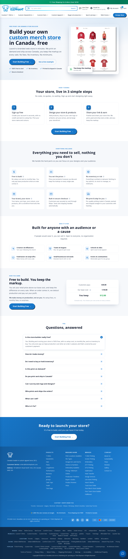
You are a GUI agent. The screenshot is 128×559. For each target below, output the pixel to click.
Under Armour (78, 530)
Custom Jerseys (53, 534)
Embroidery (88, 462)
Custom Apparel (57, 15)
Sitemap (77, 552)
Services (88, 452)
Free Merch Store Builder (93, 488)
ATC (85, 530)
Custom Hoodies (32, 534)
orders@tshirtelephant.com (29, 464)
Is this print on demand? (63, 369)
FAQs (67, 485)
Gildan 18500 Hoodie (63, 542)
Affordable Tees (105, 534)
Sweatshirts (50, 459)
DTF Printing (89, 465)
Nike (64, 530)
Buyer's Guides (70, 479)
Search (73, 8)
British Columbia (80, 506)
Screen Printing (90, 459)
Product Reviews (71, 482)
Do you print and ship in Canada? (63, 376)
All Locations (104, 539)
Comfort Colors (47, 530)
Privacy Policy (39, 552)
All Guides (67, 543)
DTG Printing (89, 468)
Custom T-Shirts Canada (42, 546)
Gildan (20, 530)
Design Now (119, 15)
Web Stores (105, 15)
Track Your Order (90, 485)
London (90, 539)
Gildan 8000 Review (94, 542)
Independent (93, 530)
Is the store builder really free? (64, 337)
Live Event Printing (91, 479)
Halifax (97, 539)
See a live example (46, 62)
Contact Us (108, 471)
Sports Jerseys (91, 15)
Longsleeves (50, 468)
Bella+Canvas (28, 530)
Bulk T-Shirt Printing (56, 548)
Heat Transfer (89, 474)
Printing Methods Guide (78, 542)
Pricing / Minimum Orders (71, 472)
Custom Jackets (43, 548)
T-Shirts (48, 456)
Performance (50, 471)
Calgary (46, 506)
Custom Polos (65, 534)
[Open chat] (123, 554)
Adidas (70, 530)
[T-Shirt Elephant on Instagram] (82, 520)
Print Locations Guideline (74, 456)
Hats (47, 462)
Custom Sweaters (88, 546)
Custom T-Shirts (7, 15)
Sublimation (89, 471)
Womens (49, 474)
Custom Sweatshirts (25, 15)
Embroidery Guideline (72, 468)
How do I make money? (63, 354)
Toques (88, 534)
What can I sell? (63, 398)
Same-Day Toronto (91, 506)
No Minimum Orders (113, 546)
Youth (48, 485)
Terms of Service (26, 552)
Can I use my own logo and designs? (63, 383)
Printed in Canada (91, 513)
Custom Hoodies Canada (59, 546)
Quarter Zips (116, 534)
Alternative (102, 530)
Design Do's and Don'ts (73, 462)
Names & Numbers (72, 465)
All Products (73, 535)
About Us (107, 456)
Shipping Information (65, 552)
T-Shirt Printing (90, 456)
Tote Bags (49, 488)
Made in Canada (63, 535)
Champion (57, 530)
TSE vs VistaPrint (69, 548)
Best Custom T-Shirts (82, 548)
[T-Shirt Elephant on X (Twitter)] (73, 520)
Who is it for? (63, 406)
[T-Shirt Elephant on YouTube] (87, 520)
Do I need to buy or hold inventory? (63, 361)
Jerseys (48, 479)
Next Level (38, 530)
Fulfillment (88, 494)
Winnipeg (71, 506)
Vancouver (40, 506)
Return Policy (51, 552)
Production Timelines (72, 477)
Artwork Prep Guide (108, 542)
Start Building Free (22, 62)
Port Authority (112, 530)
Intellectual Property (101, 552)
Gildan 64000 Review (34, 542)
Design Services (90, 477)
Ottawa (65, 506)
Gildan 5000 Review (20, 542)
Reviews (107, 465)
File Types (69, 459)
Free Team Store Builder (93, 491)
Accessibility (87, 552)
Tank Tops (49, 482)
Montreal (52, 506)
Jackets (48, 477)
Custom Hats (41, 15)
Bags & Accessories (74, 15)
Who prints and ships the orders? (63, 391)
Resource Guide (71, 452)
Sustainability (108, 459)
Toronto (33, 506)
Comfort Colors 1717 (48, 542)
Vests (54, 535)
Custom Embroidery (75, 546)
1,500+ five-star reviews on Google (42, 513)
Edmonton (59, 506)
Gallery (106, 468)
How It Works (89, 482)
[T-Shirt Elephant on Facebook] (78, 520)
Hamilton (83, 539)
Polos (48, 465)
